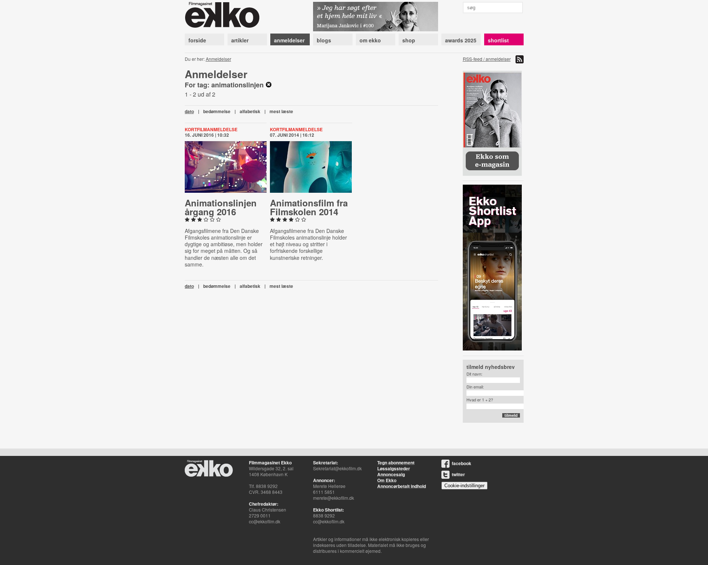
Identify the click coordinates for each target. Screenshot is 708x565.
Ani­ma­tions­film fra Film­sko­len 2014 (309, 207)
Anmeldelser (218, 59)
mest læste (281, 111)
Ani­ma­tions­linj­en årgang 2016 (221, 207)
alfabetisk (250, 111)
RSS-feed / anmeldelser (487, 59)
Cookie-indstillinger (464, 485)
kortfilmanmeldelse (211, 129)
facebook (461, 463)
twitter (458, 474)
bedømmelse (216, 111)
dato (189, 111)
